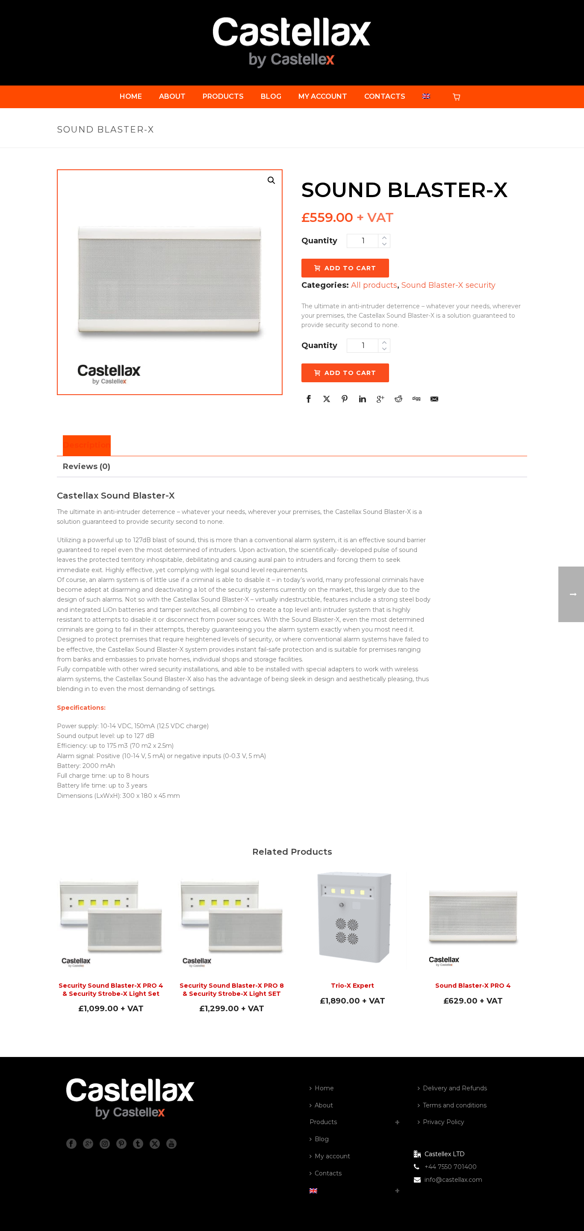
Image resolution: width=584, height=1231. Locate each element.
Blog (271, 96)
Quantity (319, 240)
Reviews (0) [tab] (86, 466)
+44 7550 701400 (451, 1167)
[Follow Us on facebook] (71, 1144)
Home (131, 96)
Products (223, 96)
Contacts (384, 96)
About (172, 96)
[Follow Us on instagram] (105, 1144)
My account (322, 96)
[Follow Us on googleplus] (88, 1144)
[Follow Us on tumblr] (138, 1144)
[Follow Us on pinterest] (121, 1144)
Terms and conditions (455, 1105)
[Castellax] (292, 43)
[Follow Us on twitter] (155, 1144)
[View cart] (458, 96)
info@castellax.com (453, 1180)
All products (374, 285)
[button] (271, 180)
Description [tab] (87, 445)
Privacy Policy (443, 1122)
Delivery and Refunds (455, 1088)
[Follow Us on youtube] (171, 1144)
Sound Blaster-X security (448, 285)
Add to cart (350, 268)
